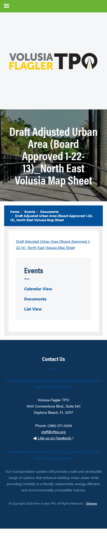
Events (29, 211)
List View (33, 309)
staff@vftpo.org (53, 431)
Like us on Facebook (54, 437)
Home (14, 211)
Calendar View (38, 289)
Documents (49, 211)
